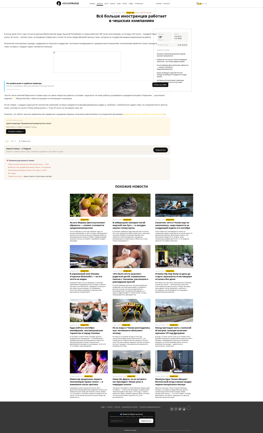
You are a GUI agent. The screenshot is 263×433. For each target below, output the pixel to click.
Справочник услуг (15, 176)
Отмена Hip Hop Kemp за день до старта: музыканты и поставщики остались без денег (173, 276)
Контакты (117, 407)
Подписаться (161, 150)
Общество (130, 13)
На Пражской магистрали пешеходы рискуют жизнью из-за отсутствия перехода (170, 82)
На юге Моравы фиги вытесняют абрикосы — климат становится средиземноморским (172, 67)
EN (203, 4)
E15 (14, 98)
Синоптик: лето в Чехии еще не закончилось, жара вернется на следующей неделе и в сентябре (172, 225)
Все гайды (12, 173)
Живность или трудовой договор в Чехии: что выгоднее (29, 167)
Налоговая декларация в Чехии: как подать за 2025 (27, 170)
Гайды (103, 407)
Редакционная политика (130, 407)
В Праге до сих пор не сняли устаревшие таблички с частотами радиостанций (172, 60)
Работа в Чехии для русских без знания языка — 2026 (28, 164)
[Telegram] (188, 409)
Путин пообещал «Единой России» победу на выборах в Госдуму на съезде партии (171, 75)
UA (206, 4)
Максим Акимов (145, 13)
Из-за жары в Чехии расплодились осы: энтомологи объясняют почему (131, 330)
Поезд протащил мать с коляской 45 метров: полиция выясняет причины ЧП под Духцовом (173, 330)
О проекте (109, 407)
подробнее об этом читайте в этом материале (144, 114)
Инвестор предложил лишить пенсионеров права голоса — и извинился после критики (86, 382)
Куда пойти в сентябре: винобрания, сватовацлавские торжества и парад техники (86, 330)
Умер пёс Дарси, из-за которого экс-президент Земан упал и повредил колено (129, 382)
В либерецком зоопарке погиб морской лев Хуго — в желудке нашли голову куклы (129, 225)
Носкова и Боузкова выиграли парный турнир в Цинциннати (171, 55)
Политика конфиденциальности (149, 407)
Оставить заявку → (15, 131)
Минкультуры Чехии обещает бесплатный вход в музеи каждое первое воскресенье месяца (173, 382)
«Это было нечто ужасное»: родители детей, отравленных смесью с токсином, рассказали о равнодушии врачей (130, 277)
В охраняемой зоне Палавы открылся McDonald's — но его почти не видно (86, 276)
